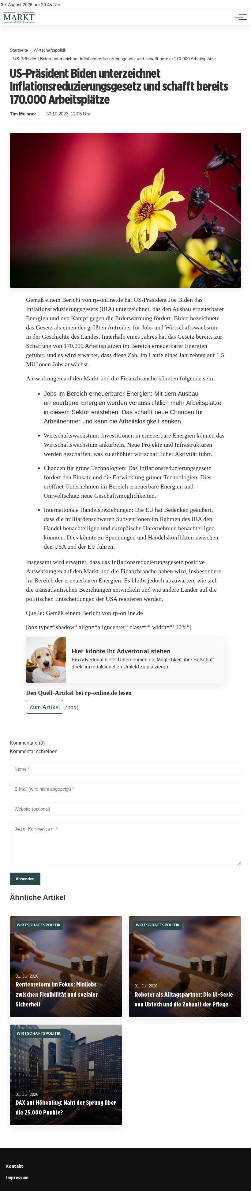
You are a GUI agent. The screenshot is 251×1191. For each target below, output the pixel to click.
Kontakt (14, 1166)
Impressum (17, 1178)
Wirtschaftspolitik (50, 50)
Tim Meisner (23, 113)
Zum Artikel (44, 706)
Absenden (25, 879)
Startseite (19, 50)
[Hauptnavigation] (238, 17)
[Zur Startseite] (19, 21)
